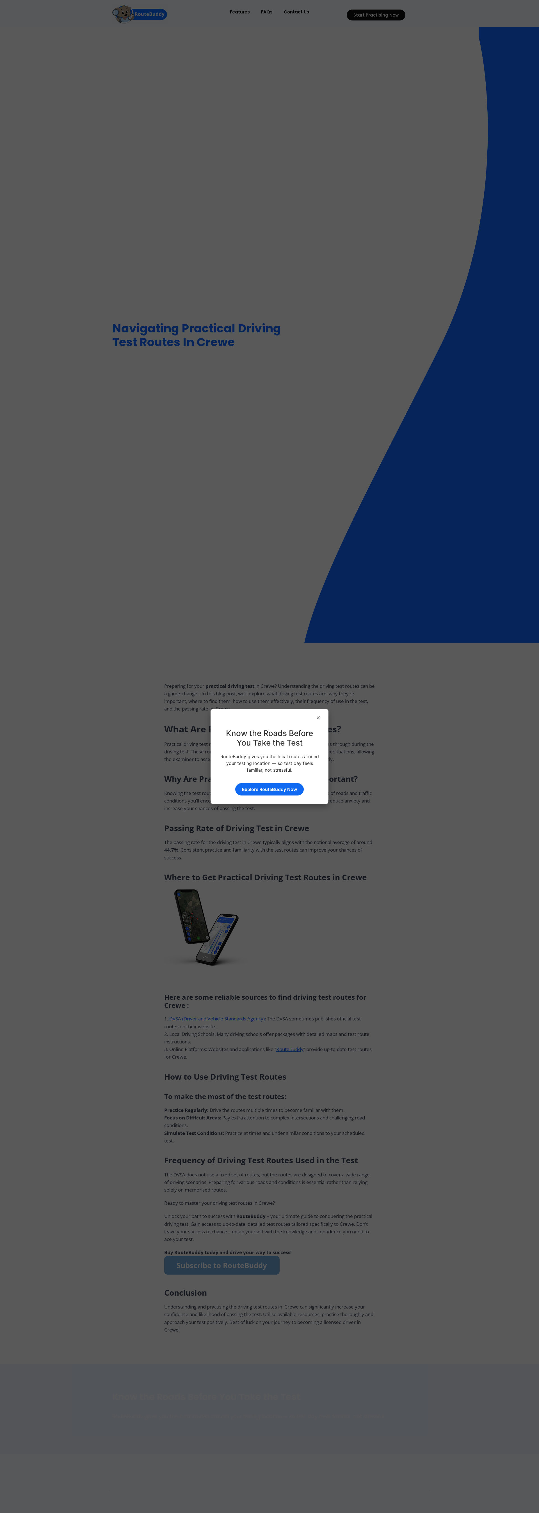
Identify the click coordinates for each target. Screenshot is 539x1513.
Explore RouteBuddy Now (269, 789)
